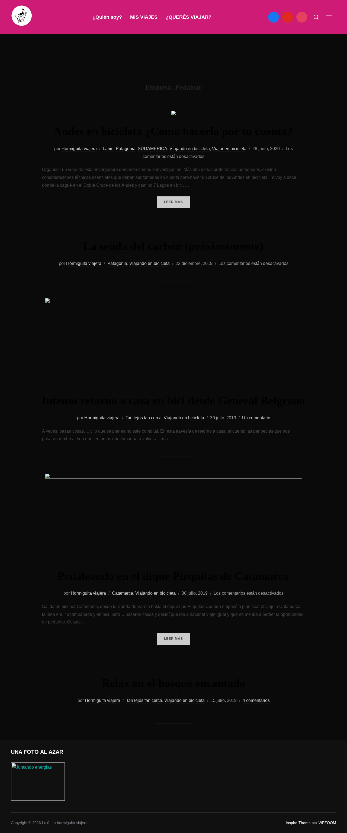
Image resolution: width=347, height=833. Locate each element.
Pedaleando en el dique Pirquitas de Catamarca (173, 576)
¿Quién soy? (107, 17)
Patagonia (126, 148)
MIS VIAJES (144, 17)
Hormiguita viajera (79, 148)
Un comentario (256, 418)
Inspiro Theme (298, 823)
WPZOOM (327, 823)
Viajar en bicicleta (229, 148)
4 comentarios (256, 700)
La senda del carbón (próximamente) (173, 246)
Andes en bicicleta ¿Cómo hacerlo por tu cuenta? (173, 131)
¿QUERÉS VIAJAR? (188, 17)
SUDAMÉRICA (152, 148)
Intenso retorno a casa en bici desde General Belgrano (173, 400)
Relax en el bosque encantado (173, 683)
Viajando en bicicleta (189, 148)
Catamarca (122, 593)
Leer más (177, 202)
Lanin (108, 148)
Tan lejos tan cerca (144, 418)
